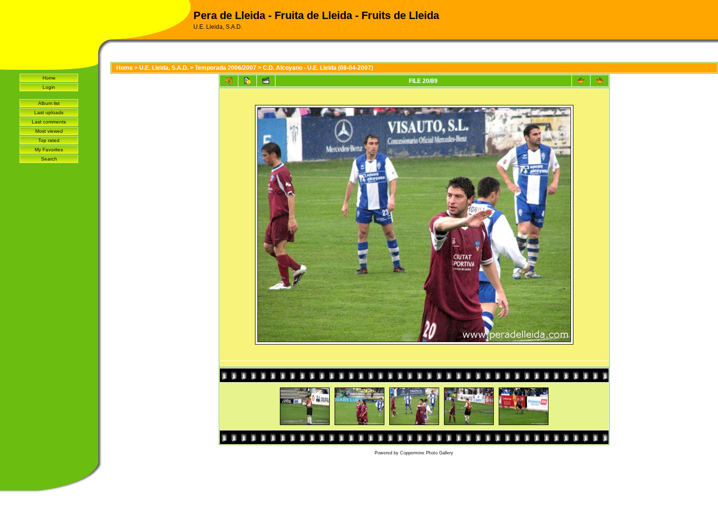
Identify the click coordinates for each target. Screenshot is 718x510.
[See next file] (600, 80)
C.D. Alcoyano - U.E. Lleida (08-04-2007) (318, 67)
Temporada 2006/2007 (225, 67)
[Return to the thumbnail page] (229, 80)
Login (48, 87)
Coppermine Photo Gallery (426, 452)
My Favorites (49, 149)
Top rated (49, 140)
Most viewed (49, 131)
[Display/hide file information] (247, 80)
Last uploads (48, 112)
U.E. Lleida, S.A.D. (164, 67)
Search (49, 159)
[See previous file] (581, 80)
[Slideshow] (266, 80)
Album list (49, 103)
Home (49, 78)
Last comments (49, 121)
